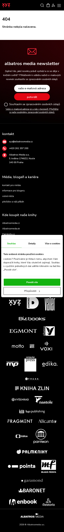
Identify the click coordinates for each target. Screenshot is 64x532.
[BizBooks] (32, 318)
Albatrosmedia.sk (11, 228)
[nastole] (44, 400)
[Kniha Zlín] (32, 388)
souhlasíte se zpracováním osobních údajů (36, 79)
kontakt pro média (11, 185)
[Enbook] (23, 502)
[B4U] (32, 411)
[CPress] (32, 379)
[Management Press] (12, 364)
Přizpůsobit (30, 291)
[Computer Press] (30, 364)
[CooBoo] (32, 346)
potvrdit (32, 97)
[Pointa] (21, 466)
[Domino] (33, 303)
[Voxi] (46, 346)
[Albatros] (49, 331)
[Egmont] (23, 331)
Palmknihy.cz (8, 234)
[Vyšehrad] (20, 400)
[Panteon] (41, 436)
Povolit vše (32, 282)
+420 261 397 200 (18, 148)
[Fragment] (20, 421)
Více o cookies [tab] (52, 243)
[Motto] (18, 346)
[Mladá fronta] (48, 466)
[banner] (10, 5)
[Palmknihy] (32, 451)
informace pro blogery (13, 190)
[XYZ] (15, 303)
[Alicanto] (47, 421)
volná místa (8, 196)
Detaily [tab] (32, 243)
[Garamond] (32, 480)
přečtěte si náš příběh (13, 201)
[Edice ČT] (22, 436)
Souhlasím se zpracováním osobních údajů (34, 104)
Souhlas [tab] (11, 243)
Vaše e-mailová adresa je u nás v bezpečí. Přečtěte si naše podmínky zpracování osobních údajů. (32, 111)
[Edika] (49, 364)
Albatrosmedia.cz (11, 223)
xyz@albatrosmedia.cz (21, 141)
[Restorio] (49, 502)
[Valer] (50, 303)
